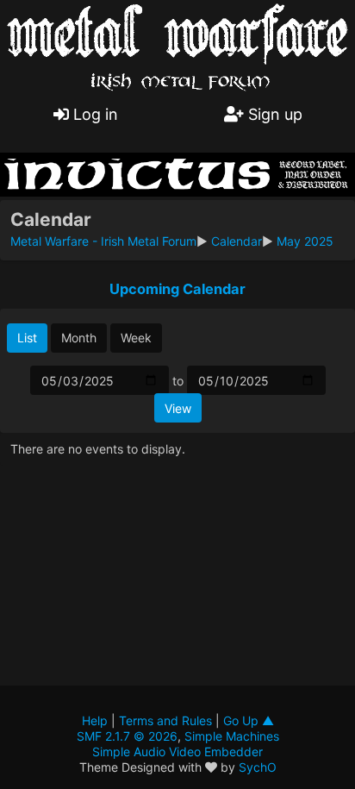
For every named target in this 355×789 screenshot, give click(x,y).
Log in (93, 114)
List (27, 337)
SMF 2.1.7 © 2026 (127, 736)
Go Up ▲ (248, 720)
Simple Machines (231, 736)
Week (136, 337)
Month (79, 337)
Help (95, 720)
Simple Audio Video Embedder (177, 751)
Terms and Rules (165, 720)
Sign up (273, 114)
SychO (258, 767)
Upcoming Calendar (177, 288)
